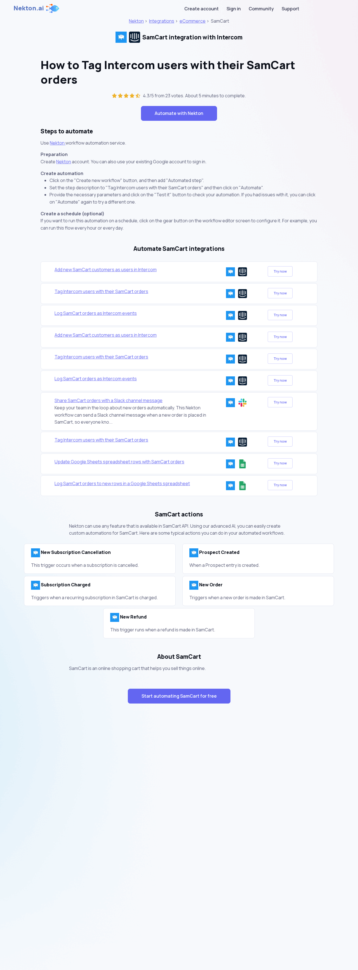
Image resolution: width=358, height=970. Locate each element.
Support (290, 9)
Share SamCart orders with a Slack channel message (108, 400)
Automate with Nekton (179, 113)
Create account (201, 9)
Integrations (161, 21)
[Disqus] (179, 807)
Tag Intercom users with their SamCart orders (101, 291)
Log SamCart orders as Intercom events (96, 313)
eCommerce (193, 21)
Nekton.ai (28, 8)
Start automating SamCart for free (179, 696)
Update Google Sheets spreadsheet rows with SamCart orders (119, 462)
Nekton (136, 21)
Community (261, 9)
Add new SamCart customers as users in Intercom (106, 269)
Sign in (234, 9)
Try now (280, 271)
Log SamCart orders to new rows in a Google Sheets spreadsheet (122, 483)
